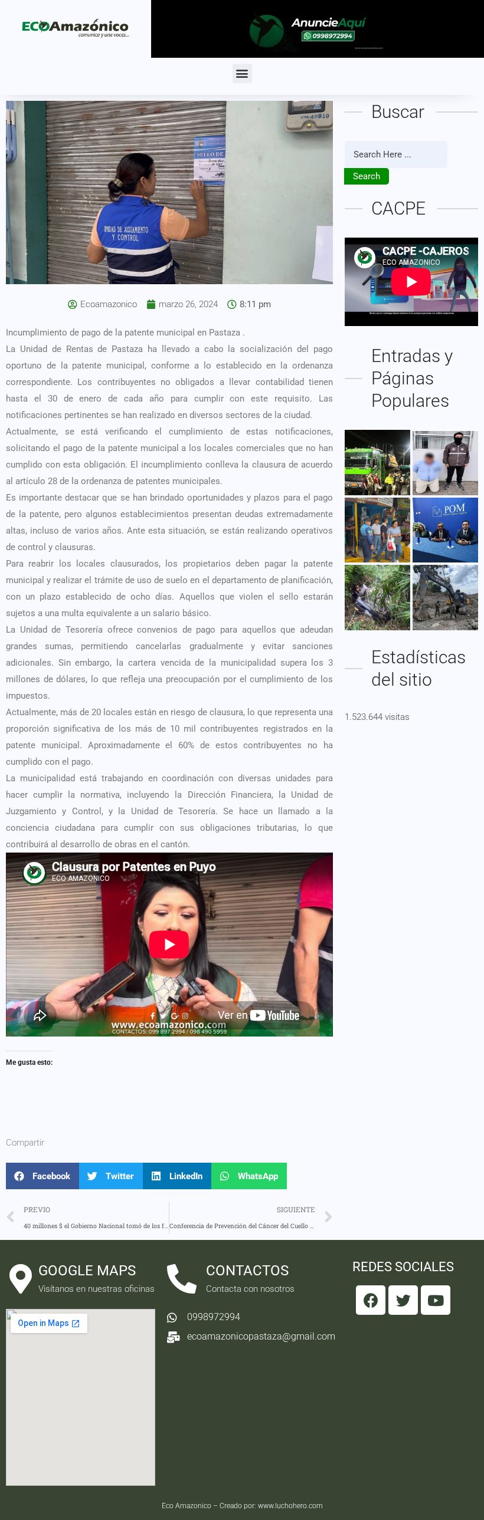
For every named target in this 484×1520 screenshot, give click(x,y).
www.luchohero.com (290, 1506)
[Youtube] (435, 1300)
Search (366, 176)
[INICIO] (377, 462)
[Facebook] (370, 1300)
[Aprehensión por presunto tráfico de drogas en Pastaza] (445, 462)
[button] (242, 73)
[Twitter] (403, 1300)
